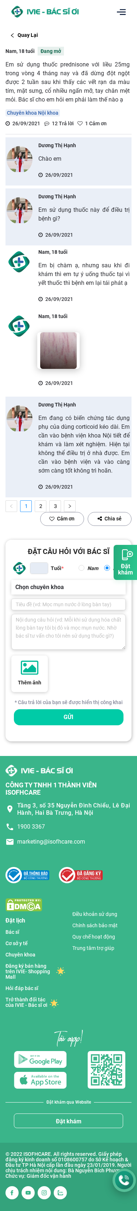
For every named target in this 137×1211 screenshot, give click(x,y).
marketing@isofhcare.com (51, 841)
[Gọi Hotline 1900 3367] (124, 1180)
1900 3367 (31, 826)
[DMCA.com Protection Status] (23, 904)
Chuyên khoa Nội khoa (32, 113)
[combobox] (16, 587)
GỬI (68, 717)
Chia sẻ (113, 519)
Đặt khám (68, 1121)
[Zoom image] (58, 350)
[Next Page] (70, 506)
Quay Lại (28, 35)
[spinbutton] (39, 568)
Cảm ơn (66, 519)
